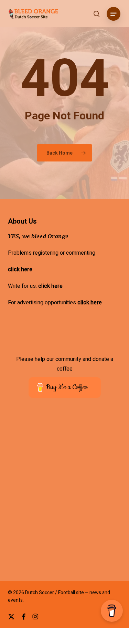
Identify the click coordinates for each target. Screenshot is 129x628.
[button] (113, 13)
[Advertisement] (64, 494)
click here (20, 269)
